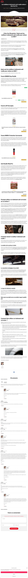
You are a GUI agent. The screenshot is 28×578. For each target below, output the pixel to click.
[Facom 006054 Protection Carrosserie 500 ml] (14, 152)
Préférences (14, 576)
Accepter (14, 572)
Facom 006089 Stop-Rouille (8, 76)
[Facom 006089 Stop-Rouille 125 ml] (14, 92)
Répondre (2, 386)
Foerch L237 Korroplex (7, 106)
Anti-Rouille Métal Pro (7, 164)
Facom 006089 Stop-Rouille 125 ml (7, 98)
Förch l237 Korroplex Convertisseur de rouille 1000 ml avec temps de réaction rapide (13, 128)
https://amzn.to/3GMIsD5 (15, 394)
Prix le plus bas (24, 101)
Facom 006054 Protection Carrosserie (11, 135)
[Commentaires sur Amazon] (14, 156)
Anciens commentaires (4, 509)
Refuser (14, 574)
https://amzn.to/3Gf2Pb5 (13, 412)
